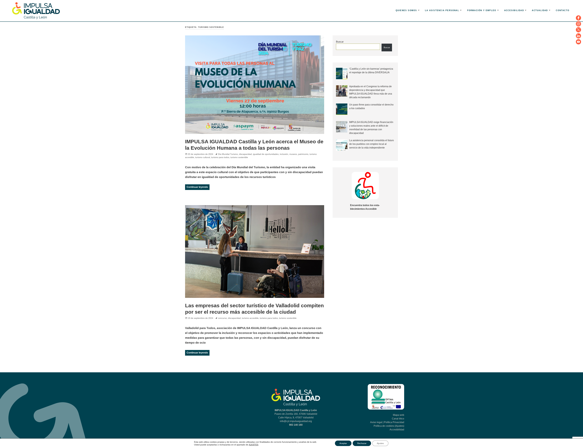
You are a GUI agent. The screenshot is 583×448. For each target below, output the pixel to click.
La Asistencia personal (442, 10)
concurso (222, 318)
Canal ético (398, 418)
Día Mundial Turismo (228, 154)
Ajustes (380, 443)
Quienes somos (406, 10)
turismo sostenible (239, 157)
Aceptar (343, 443)
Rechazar (362, 443)
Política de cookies (384, 426)
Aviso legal (376, 422)
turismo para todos (220, 157)
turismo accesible (250, 318)
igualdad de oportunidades (266, 154)
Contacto (562, 10)
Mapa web (398, 415)
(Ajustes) (399, 426)
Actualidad (540, 10)
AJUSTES (253, 444)
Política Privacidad (394, 422)
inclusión (284, 154)
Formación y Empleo (481, 10)
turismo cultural (202, 157)
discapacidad (245, 154)
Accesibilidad (514, 10)
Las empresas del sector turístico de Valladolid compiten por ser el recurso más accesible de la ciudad (254, 309)
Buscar (340, 41)
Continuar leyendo (198, 187)
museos (293, 154)
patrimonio (303, 154)
